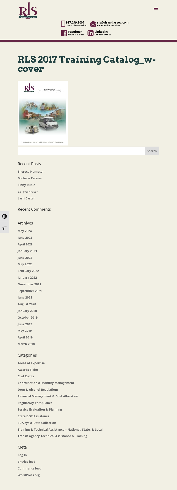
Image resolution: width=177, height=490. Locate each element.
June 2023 (25, 238)
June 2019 (25, 324)
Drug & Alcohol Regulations (38, 389)
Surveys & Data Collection (37, 423)
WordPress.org (29, 475)
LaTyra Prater (28, 192)
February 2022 (28, 271)
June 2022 (25, 258)
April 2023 (25, 244)
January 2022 (27, 277)
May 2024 (25, 231)
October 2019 (28, 317)
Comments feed (29, 468)
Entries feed (26, 462)
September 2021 (30, 291)
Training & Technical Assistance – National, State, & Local (60, 429)
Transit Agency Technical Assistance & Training (52, 436)
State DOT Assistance (33, 416)
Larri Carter (26, 198)
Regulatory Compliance (35, 403)
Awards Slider (28, 370)
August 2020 (27, 304)
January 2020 (27, 311)
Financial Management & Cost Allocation (48, 396)
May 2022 (25, 264)
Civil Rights (26, 376)
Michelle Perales (30, 178)
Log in (22, 455)
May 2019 (25, 331)
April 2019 (25, 337)
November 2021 (29, 284)
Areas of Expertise (31, 363)
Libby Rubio (26, 185)
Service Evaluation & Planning (40, 409)
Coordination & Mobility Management (46, 383)
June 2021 (25, 297)
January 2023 (27, 251)
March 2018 (26, 344)
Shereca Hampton (31, 171)
